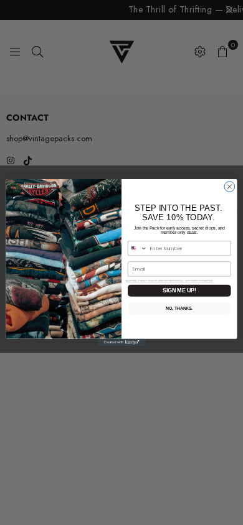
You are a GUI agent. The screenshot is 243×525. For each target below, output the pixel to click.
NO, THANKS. (179, 308)
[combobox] (137, 248)
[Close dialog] (229, 187)
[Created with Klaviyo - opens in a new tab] (121, 342)
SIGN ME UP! (179, 290)
